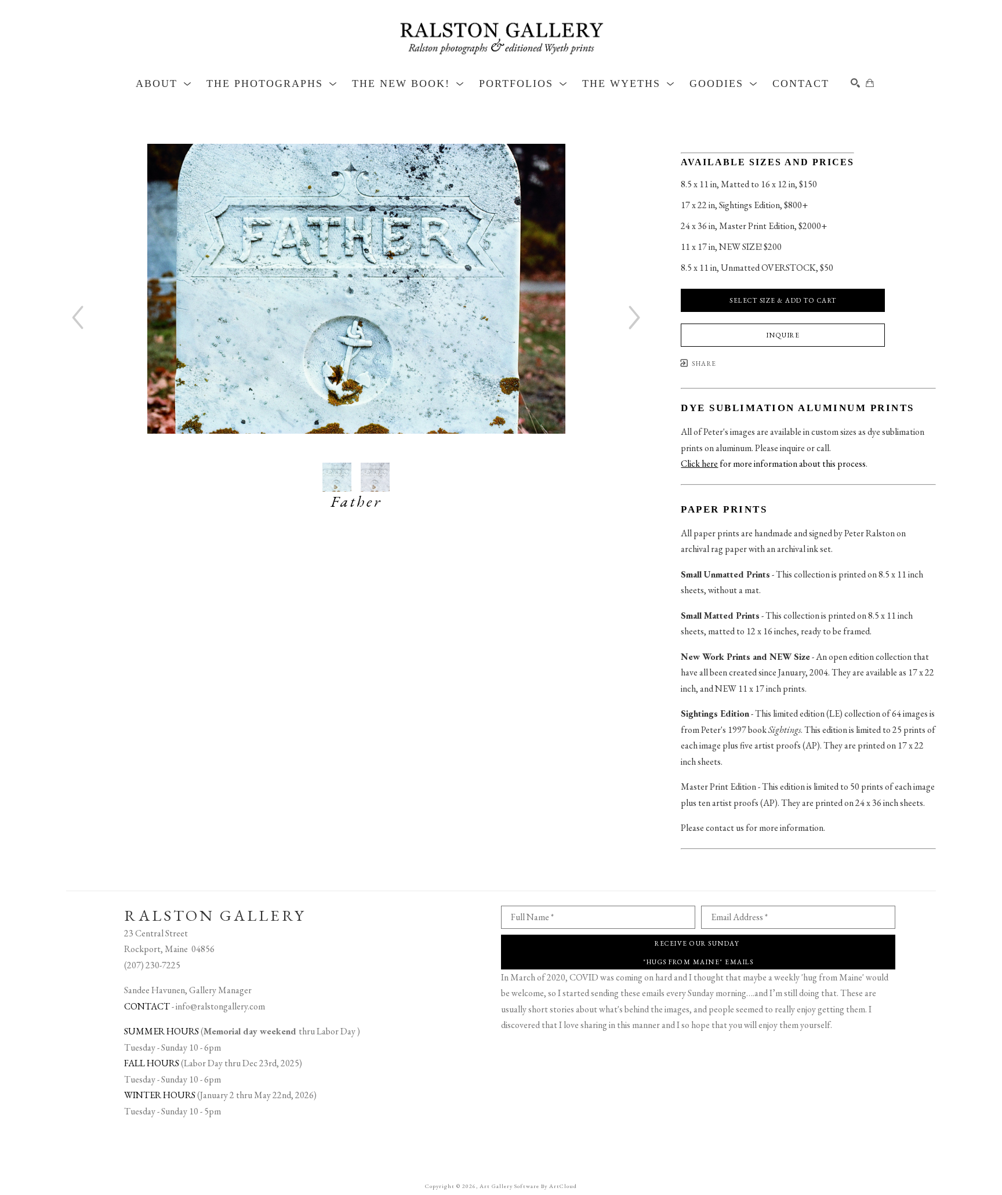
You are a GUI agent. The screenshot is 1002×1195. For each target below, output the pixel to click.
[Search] (855, 83)
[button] (164, 83)
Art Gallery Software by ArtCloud (528, 1186)
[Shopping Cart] (870, 83)
